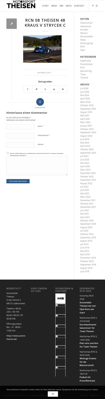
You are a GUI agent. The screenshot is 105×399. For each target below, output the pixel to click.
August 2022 (86, 183)
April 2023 (85, 166)
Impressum (85, 26)
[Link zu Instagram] (97, 6)
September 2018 (88, 264)
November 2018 (88, 257)
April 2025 (85, 119)
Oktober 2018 (86, 261)
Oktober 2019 (86, 234)
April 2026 (85, 98)
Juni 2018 (84, 271)
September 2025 (88, 108)
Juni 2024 (84, 139)
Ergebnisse (85, 60)
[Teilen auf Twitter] (36, 89)
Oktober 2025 (86, 105)
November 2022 (88, 173)
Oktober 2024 (86, 129)
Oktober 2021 (86, 203)
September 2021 (88, 207)
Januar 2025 (86, 125)
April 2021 (85, 217)
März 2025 (85, 122)
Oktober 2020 (86, 220)
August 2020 (86, 227)
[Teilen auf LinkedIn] (54, 89)
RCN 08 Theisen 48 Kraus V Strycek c (45, 23)
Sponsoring (86, 71)
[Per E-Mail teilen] (63, 89)
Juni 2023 (84, 159)
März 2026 (85, 102)
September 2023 (88, 152)
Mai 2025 (84, 115)
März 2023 (85, 169)
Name (40, 126)
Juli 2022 (84, 186)
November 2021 (88, 200)
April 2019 (85, 254)
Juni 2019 (84, 247)
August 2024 (86, 135)
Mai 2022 (84, 193)
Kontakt (84, 29)
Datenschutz (86, 22)
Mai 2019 (84, 251)
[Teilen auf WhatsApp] (45, 89)
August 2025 (86, 112)
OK (53, 394)
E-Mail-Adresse (44, 135)
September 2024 (88, 132)
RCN (82, 46)
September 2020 (88, 223)
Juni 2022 (84, 190)
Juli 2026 (84, 88)
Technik (84, 77)
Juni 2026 (84, 91)
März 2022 (85, 196)
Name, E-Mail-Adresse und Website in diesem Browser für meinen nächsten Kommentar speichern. (36, 154)
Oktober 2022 (86, 176)
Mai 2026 (84, 95)
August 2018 (86, 268)
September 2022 (88, 179)
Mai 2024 (84, 142)
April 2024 (85, 146)
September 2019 (88, 237)
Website (40, 144)
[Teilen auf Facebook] (27, 89)
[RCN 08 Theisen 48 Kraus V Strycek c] (11, 23)
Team (83, 74)
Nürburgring (86, 43)
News (83, 39)
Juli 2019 (84, 244)
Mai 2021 (84, 213)
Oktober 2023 (86, 149)
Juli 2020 (84, 230)
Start (82, 50)
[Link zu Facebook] (93, 6)
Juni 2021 (84, 210)
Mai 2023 (84, 163)
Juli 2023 (84, 156)
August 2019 (86, 240)
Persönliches (86, 64)
